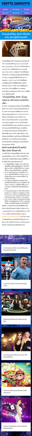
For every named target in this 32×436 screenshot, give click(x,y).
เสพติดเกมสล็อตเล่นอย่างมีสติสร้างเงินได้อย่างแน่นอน (15, 391)
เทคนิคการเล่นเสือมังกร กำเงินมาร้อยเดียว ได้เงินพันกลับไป (15, 427)
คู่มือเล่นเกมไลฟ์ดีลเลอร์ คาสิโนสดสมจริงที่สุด (15, 320)
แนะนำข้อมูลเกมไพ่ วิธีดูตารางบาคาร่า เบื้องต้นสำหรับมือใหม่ (15, 356)
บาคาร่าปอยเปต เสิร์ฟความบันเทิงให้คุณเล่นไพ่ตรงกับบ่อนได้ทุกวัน (15, 249)
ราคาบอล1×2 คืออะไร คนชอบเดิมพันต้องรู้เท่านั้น (14, 285)
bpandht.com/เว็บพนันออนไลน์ (11, 217)
